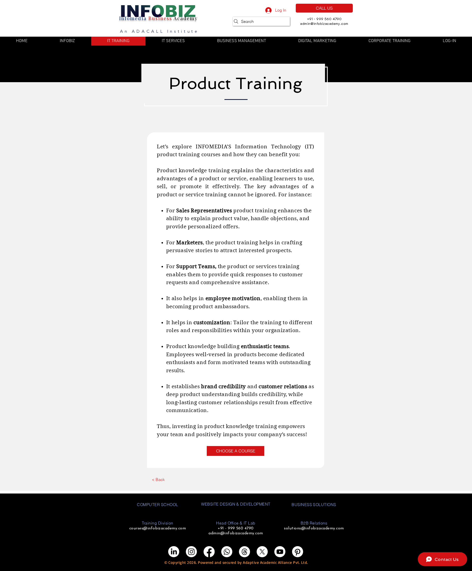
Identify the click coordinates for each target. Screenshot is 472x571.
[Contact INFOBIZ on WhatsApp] (226, 551)
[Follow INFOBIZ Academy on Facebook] (209, 551)
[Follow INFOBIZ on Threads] (244, 551)
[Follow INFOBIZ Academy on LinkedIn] (173, 551)
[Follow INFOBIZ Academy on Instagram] (191, 551)
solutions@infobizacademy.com (314, 528)
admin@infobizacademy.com (324, 23)
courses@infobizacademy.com (157, 528)
